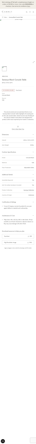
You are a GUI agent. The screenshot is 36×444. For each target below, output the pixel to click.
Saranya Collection (29, 190)
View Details (19, 90)
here (28, 6)
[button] (18, 41)
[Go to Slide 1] (4, 68)
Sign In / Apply (7, 248)
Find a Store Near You (18, 129)
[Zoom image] (33, 62)
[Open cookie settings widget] (3, 441)
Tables (5, 17)
